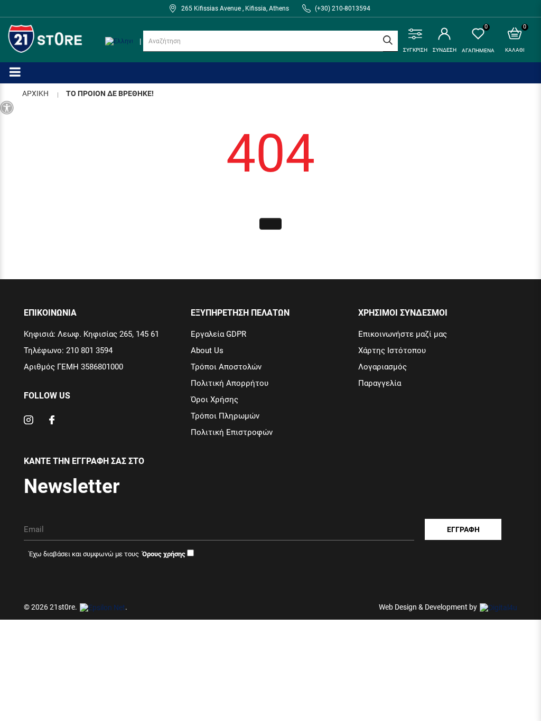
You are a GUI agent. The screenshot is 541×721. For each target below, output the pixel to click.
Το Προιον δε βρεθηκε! (110, 93)
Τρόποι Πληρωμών (225, 416)
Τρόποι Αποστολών (226, 367)
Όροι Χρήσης (214, 399)
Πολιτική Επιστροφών (232, 432)
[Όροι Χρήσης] (163, 553)
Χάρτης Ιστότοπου (392, 350)
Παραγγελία (379, 383)
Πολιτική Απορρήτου (229, 383)
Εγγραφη (463, 529)
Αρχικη (35, 93)
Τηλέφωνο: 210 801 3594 (68, 350)
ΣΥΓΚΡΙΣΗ (415, 50)
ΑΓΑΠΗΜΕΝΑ (478, 40)
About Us (207, 350)
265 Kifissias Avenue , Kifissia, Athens (235, 8)
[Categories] (15, 71)
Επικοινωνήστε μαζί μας (402, 334)
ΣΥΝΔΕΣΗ (444, 50)
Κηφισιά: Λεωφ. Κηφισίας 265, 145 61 (91, 334)
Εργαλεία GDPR (218, 334)
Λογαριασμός (382, 367)
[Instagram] (28, 421)
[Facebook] (51, 421)
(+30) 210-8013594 (342, 8)
